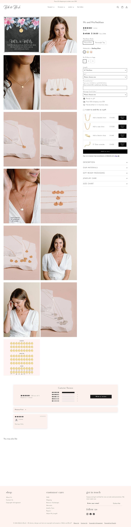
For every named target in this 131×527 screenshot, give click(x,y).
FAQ (47, 497)
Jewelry (70, 7)
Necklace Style (88, 39)
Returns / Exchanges (52, 502)
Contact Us (9, 500)
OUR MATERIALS (90, 168)
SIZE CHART (88, 184)
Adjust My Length (51, 513)
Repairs (48, 511)
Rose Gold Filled (91, 52)
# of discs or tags (89, 57)
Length (85, 67)
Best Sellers (80, 7)
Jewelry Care (50, 508)
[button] (87, 28)
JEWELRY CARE (90, 178)
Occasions (60, 7)
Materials (92, 48)
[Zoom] (22, 34)
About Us (9, 497)
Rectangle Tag (100, 42)
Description (89, 162)
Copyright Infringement (13, 502)
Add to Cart (122, 118)
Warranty (49, 505)
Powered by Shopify (110, 523)
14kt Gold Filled (87, 52)
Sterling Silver (84, 52)
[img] (19, 416)
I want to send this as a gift (95, 110)
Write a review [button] (101, 396)
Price (85, 30)
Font (84, 74)
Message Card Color (89, 91)
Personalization (88, 81)
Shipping (49, 500)
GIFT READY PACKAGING (94, 173)
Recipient (50, 7)
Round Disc (88, 42)
